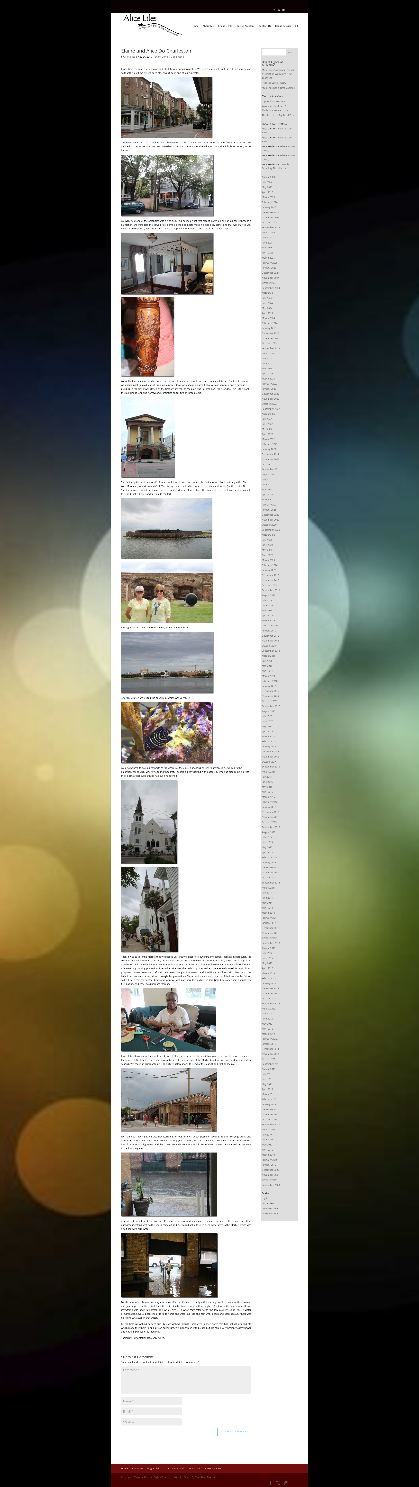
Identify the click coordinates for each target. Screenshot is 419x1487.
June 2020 (267, 544)
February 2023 (270, 383)
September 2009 (271, 1185)
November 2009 (270, 1174)
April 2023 (267, 373)
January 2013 (269, 983)
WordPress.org (270, 1213)
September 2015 (271, 827)
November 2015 (270, 817)
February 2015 (270, 857)
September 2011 (271, 1063)
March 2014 (268, 912)
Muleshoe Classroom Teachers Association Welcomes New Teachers (278, 73)
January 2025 (269, 267)
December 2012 (270, 988)
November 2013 (270, 933)
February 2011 (270, 1099)
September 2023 (271, 348)
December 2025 (270, 212)
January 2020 (269, 570)
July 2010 (267, 1134)
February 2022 (270, 444)
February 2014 (270, 917)
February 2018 (270, 681)
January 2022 (269, 449)
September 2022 (271, 408)
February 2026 (270, 202)
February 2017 (270, 741)
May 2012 (267, 1023)
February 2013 (270, 978)
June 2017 (267, 721)
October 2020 (269, 524)
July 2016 (267, 776)
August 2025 (268, 232)
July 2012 (267, 1013)
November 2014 (270, 872)
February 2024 (270, 323)
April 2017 (267, 731)
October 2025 (269, 222)
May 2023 (267, 368)
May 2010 (267, 1144)
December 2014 (270, 867)
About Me (208, 26)
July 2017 (267, 716)
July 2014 (267, 892)
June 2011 (267, 1079)
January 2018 (269, 686)
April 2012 (267, 1028)
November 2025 (270, 217)
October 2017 (269, 701)
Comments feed (270, 1208)
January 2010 (269, 1164)
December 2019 (270, 575)
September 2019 (271, 590)
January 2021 (269, 509)
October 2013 (269, 937)
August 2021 (268, 474)
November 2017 (270, 696)
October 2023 (269, 343)
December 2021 (270, 454)
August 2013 (268, 948)
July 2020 (267, 539)
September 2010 (271, 1124)
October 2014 (269, 877)
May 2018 (267, 665)
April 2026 (267, 192)
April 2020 (267, 555)
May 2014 (267, 902)
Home (195, 26)
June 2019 (267, 605)
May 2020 (267, 549)
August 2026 (268, 177)
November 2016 (270, 756)
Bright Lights (225, 26)
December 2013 (270, 927)
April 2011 (267, 1089)
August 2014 (268, 887)
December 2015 (270, 812)
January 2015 (269, 862)
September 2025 (271, 227)
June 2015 (267, 842)
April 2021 (267, 494)
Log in (265, 1198)
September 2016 (271, 766)
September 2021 (271, 469)
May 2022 (267, 429)
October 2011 (269, 1059)
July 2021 (267, 479)
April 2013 (267, 968)
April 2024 (267, 313)
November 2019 (270, 580)
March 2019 (268, 620)
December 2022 (270, 393)
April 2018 (267, 670)
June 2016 (267, 781)
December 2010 (270, 1109)
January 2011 (269, 1104)
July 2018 (267, 660)
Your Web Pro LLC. (205, 1477)
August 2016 (268, 771)
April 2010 (267, 1149)
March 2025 (268, 257)
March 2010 (268, 1154)
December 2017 (270, 691)
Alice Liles (129, 56)
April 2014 (267, 907)
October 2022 (269, 403)
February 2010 (270, 1159)
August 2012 (268, 1008)
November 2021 (270, 459)
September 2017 (271, 706)
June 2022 (267, 423)
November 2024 (270, 277)
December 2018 (270, 635)
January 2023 (269, 388)
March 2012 (268, 1033)
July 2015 (267, 837)
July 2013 (267, 953)
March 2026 (268, 197)
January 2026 (269, 207)
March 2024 (268, 318)
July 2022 (267, 418)
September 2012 (271, 1003)
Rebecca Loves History (274, 82)
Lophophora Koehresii (274, 101)
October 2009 (269, 1179)
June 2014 (267, 897)
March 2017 (268, 736)
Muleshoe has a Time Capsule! (278, 87)
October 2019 (269, 585)
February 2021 (270, 504)
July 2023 (267, 358)
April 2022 (267, 434)
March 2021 (268, 499)
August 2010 (268, 1129)
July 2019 (267, 600)
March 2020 (268, 560)
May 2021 (267, 489)
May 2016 (267, 786)
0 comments (177, 56)
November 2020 (270, 519)
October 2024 (269, 282)
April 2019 (267, 615)
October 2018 (269, 645)
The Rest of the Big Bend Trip (278, 115)
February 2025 (270, 262)
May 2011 (267, 1084)
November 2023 (270, 338)
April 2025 (267, 252)
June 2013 (267, 958)
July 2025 (267, 237)
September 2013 (271, 943)
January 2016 (269, 807)
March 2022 (268, 439)
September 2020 (271, 529)
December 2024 (270, 272)
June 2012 (267, 1018)
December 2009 (270, 1169)
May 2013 (267, 963)
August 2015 (268, 832)
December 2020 (270, 514)
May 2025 (267, 247)
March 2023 (268, 378)
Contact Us (265, 26)
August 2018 (268, 655)
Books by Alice (283, 26)
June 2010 (267, 1139)
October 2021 (269, 464)
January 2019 (269, 630)
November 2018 (270, 640)
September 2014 (271, 882)
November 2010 (270, 1114)
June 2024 (267, 303)
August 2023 (268, 353)
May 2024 (267, 308)
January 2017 (269, 746)
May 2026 (267, 187)
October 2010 (269, 1119)
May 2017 (267, 726)
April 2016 (267, 791)
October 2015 (269, 822)
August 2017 (268, 711)
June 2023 (267, 363)
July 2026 (267, 182)
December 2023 (270, 333)
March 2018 (268, 675)
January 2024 (269, 328)
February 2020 (270, 565)
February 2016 (270, 801)
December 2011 (270, 1048)
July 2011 (267, 1074)
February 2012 (270, 1038)
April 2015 (267, 852)
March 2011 (268, 1094)
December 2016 (270, 751)
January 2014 (269, 922)
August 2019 (268, 595)
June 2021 (267, 484)
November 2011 (270, 1053)
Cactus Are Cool (245, 26)
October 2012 (269, 998)
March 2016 (268, 796)
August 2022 (268, 413)
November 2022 (270, 398)
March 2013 (268, 973)
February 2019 (270, 625)
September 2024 (271, 287)
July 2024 (267, 297)
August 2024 (268, 292)
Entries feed (268, 1203)
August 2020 (268, 534)
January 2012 (269, 1043)
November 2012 (270, 993)
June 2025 (267, 242)
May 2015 (267, 847)
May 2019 (267, 610)
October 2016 (269, 761)
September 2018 (271, 650)
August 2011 (268, 1069)
